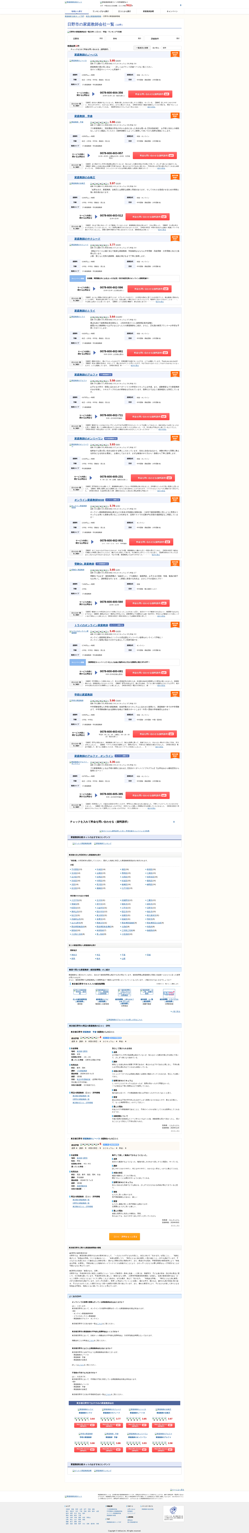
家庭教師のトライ (84, 310)
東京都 (79, 1051)
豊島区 (149, 881)
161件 (118, 183)
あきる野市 (76, 923)
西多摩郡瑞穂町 (128, 923)
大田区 (124, 877)
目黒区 (99, 877)
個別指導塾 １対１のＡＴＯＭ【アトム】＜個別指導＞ (124, 1001)
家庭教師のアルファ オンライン (93, 756)
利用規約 (130, 1511)
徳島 (75, 1521)
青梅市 (74, 904)
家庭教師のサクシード (87, 238)
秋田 (76, 1509)
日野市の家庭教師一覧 (81, 1099)
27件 (117, 506)
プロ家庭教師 (82, 1071)
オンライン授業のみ (112, 500)
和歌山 (89, 1517)
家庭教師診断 (148, 11)
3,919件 (119, 317)
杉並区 (124, 881)
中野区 (99, 881)
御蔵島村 (150, 930)
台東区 (99, 873)
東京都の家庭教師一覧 (81, 1096)
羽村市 (149, 919)
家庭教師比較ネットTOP (114, 1522)
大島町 (124, 927)
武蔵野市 (125, 900)
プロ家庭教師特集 (112, 1509)
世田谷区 (150, 877)
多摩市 (99, 919)
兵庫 (71, 1517)
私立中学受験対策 (83, 1079)
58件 (117, 445)
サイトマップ (131, 1513)
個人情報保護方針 (132, 1522)
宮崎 (88, 1523)
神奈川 (74, 955)
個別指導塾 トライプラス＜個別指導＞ (169, 1000)
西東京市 (100, 923)
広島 (67, 1519)
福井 (83, 1513)
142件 (118, 631)
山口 (75, 1519)
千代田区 (75, 869)
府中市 (99, 904)
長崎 (75, 1523)
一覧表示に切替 (142, 48)
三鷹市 (149, 900)
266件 (118, 61)
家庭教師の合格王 (84, 177)
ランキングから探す (101, 11)
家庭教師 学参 (83, 116)
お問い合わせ (131, 1509)
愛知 (67, 1515)
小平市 (124, 908)
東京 (67, 1511)
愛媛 (67, 1521)
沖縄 (97, 1523)
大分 (83, 1523)
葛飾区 (99, 888)
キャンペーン (172, 11)
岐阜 (75, 1515)
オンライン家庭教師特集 (114, 1513)
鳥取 (83, 1519)
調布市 (149, 904)
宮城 (89, 1509)
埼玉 (98, 955)
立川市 (99, 900)
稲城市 (124, 919)
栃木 (98, 959)
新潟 (67, 1513)
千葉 (123, 955)
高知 (79, 1521)
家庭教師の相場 (111, 1515)
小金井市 (100, 908)
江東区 (149, 873)
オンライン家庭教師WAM (89, 499)
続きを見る (151, 107)
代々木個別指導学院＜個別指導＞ (80, 1000)
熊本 (79, 1523)
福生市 (149, 912)
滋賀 (79, 1517)
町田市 (74, 908)
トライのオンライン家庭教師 (91, 625)
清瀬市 (124, 915)
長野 (71, 1513)
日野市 (149, 908)
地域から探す (76, 11)
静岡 (71, 1515)
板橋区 (124, 884)
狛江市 (74, 915)
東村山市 (75, 912)
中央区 (99, 869)
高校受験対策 (82, 1186)
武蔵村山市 (76, 919)
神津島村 (100, 930)
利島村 (149, 927)
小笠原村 (125, 934)
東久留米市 (151, 915)
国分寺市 (100, 912)
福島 (93, 1509)
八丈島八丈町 (76, 934)
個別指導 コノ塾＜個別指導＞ (147, 1000)
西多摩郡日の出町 (154, 923)
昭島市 (124, 904)
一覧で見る (176, 1011)
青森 (72, 1509)
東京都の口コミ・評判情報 (83, 1103)
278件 (118, 122)
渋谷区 (74, 881)
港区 (123, 869)
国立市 (124, 912)
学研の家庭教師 (83, 694)
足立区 (74, 888)
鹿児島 (93, 1523)
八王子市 (75, 900)
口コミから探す (124, 11)
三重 (79, 1515)
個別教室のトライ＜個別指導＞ (102, 1000)
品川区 (74, 877)
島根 (79, 1519)
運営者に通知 (175, 1131)
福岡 (67, 1523)
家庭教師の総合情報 (147, 1509)
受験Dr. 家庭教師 (84, 563)
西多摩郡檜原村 (77, 927)
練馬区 (149, 884)
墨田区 (124, 873)
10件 (117, 570)
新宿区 (149, 869)
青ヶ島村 (100, 934)
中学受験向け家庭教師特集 (114, 1511)
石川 (75, 1513)
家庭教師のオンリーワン (88, 438)
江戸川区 (125, 888)
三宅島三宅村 (127, 930)
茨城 (149, 955)
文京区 (74, 873)
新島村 (74, 930)
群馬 (73, 959)
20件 (117, 762)
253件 (118, 245)
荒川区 (99, 884)
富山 (79, 1513)
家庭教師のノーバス (86, 54)
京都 (75, 1517)
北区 (73, 884)
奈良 (83, 1517)
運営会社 (130, 1520)
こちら (99, 1324)
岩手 (85, 1509)
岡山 (71, 1519)
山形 (81, 1509)
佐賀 (71, 1523)
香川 (71, 1521)
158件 (118, 381)
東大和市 (100, 915)
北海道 (68, 1509)
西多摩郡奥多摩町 (104, 927)
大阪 (67, 1517)
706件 (118, 701)
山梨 (123, 959)
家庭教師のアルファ (86, 374)
